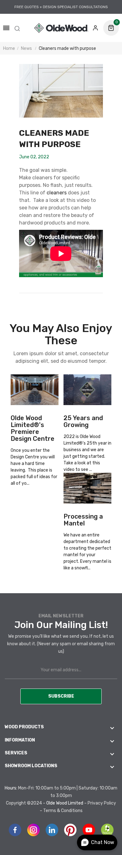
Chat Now (102, 842)
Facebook (15, 830)
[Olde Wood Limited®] (61, 28)
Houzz (107, 830)
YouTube (89, 830)
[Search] (17, 28)
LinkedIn (52, 830)
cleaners (57, 193)
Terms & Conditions (63, 810)
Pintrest (70, 830)
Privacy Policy (102, 803)
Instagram (33, 830)
